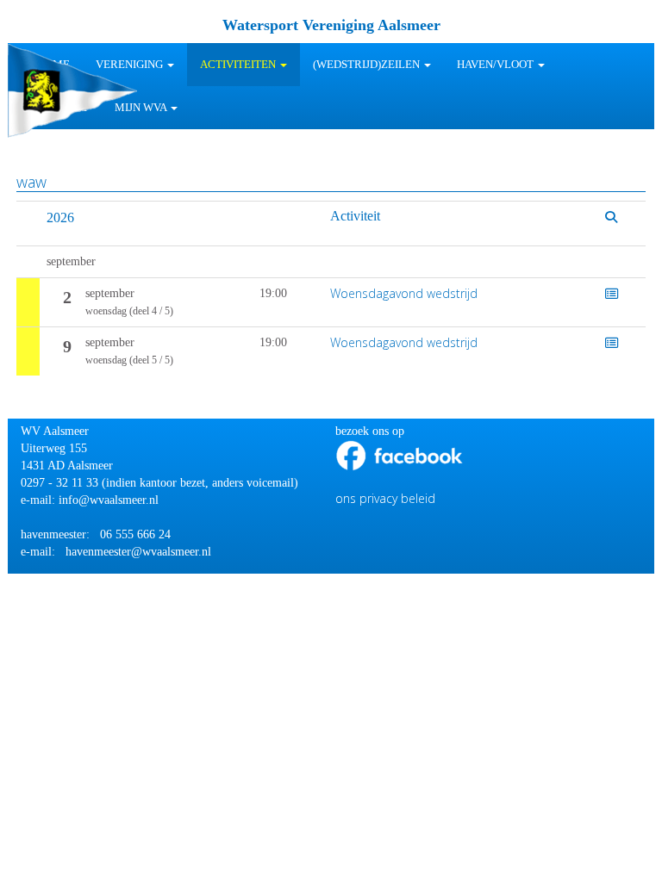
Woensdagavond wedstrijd (404, 293)
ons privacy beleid (385, 498)
